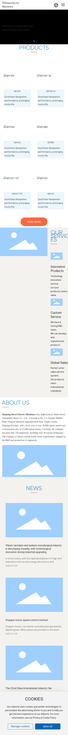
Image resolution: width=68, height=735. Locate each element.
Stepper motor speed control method (26, 620)
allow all (47, 726)
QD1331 (50, 194)
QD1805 (50, 142)
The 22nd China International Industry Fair (28, 688)
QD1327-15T (17, 194)
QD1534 (17, 142)
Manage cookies (20, 726)
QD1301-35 (50, 91)
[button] (34, 41)
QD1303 (17, 91)
